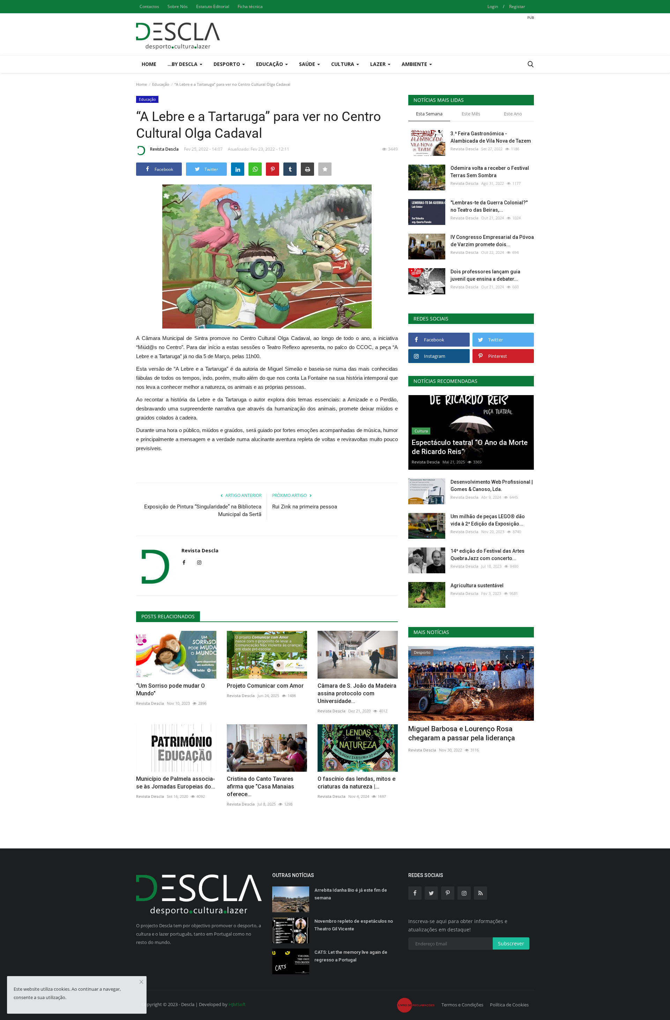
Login (492, 6)
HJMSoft (237, 1004)
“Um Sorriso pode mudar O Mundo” (170, 689)
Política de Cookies (509, 1005)
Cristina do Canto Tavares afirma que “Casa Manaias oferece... (260, 787)
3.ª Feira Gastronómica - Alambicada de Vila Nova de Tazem (491, 137)
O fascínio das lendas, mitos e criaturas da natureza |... (356, 783)
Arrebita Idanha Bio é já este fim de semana (350, 893)
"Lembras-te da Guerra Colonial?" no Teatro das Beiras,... (489, 206)
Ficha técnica (250, 6)
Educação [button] (270, 64)
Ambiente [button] (415, 64)
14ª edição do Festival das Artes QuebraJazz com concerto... (487, 554)
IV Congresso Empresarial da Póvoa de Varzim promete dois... (492, 240)
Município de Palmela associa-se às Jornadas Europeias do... (175, 783)
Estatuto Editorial (212, 6)
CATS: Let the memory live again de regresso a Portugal (350, 956)
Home (149, 64)
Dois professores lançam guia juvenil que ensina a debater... (485, 275)
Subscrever (511, 943)
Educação (160, 84)
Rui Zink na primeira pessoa (304, 507)
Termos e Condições (462, 1005)
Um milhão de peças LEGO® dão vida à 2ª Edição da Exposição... (488, 520)
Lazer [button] (378, 64)
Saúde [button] (308, 64)
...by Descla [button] (183, 64)
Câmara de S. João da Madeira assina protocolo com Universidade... (357, 693)
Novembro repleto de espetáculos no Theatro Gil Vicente (353, 925)
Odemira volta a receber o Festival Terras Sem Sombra (490, 171)
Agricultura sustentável (477, 585)
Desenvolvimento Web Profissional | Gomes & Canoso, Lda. (492, 485)
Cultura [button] (343, 64)
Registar (517, 6)
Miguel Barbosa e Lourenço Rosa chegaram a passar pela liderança (461, 733)
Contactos (149, 6)
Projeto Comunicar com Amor (265, 685)
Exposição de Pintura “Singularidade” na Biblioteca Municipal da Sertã (202, 510)
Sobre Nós (178, 6)
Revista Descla (164, 149)
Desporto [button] (227, 64)
